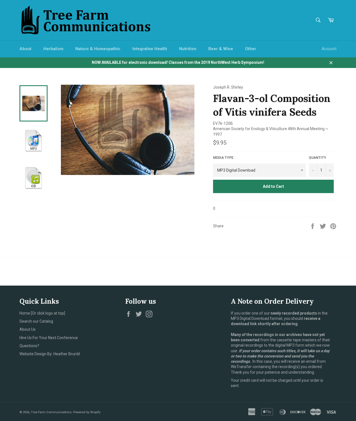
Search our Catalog (36, 321)
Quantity (317, 158)
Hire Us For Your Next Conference (48, 337)
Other (250, 48)
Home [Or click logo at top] (42, 313)
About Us (27, 329)
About (25, 48)
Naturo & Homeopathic (97, 48)
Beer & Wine (220, 48)
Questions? (29, 346)
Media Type (223, 158)
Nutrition (187, 48)
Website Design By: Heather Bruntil (49, 354)
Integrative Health (149, 48)
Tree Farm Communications (51, 412)
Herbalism (53, 48)
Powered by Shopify (86, 412)
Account (329, 49)
